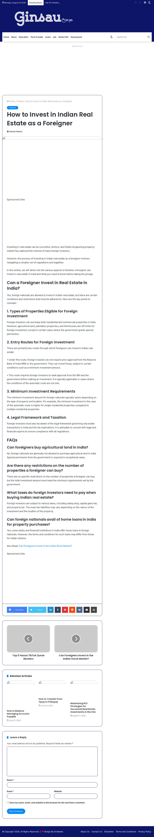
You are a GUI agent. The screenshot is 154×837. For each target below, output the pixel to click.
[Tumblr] (58, 610)
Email (10, 791)
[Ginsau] (47, 18)
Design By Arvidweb (53, 831)
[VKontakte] (79, 610)
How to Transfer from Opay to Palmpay (50, 700)
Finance (20, 101)
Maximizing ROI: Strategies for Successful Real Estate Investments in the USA (83, 707)
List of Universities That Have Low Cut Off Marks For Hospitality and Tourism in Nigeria (86, 2)
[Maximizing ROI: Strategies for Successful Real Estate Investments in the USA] (84, 690)
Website (58, 791)
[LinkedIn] (51, 610)
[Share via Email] (87, 610)
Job (54, 37)
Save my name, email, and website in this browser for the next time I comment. (47, 802)
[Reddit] (72, 610)
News (14, 37)
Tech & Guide (36, 37)
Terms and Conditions (126, 831)
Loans (48, 37)
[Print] (94, 610)
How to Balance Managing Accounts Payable (18, 713)
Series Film (63, 37)
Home (6, 37)
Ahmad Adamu (15, 131)
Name (10, 780)
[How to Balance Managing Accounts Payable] (20, 694)
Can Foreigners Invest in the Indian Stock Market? (45, 545)
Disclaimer (109, 831)
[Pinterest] (65, 610)
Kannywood (76, 37)
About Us (85, 831)
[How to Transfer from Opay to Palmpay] (52, 688)
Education (23, 37)
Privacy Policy (144, 831)
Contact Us (97, 831)
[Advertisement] (77, 69)
